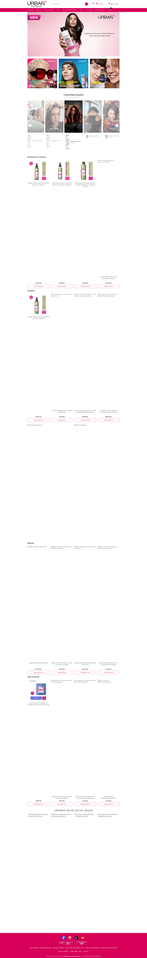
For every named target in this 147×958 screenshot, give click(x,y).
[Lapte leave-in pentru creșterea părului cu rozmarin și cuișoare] (62, 242)
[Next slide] (117, 196)
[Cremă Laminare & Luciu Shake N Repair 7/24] (62, 422)
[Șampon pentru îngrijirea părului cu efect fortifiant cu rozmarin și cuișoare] (85, 242)
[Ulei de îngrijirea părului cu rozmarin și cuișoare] (109, 288)
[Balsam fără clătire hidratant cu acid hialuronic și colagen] (109, 675)
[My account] (105, 4)
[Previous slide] (30, 196)
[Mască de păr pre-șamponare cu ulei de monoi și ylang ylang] (85, 808)
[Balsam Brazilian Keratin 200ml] (38, 675)
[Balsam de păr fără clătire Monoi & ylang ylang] (85, 675)
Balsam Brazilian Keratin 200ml (38, 734)
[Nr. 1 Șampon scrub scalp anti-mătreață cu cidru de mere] (109, 422)
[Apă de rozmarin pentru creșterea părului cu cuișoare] (38, 242)
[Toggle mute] (41, 201)
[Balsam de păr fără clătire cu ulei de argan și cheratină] (62, 675)
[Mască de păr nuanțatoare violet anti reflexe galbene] (62, 808)
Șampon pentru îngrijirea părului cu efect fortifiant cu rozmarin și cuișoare (85, 255)
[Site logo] (37, 4)
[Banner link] (74, 69)
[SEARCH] (86, 4)
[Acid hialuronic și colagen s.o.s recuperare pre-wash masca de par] (38, 762)
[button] (38, 357)
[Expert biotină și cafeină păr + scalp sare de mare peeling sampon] (85, 422)
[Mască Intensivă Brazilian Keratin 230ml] (109, 808)
